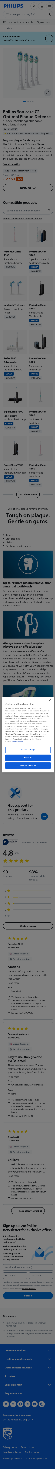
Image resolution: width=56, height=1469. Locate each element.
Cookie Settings (27, 749)
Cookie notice (16, 741)
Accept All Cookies (27, 765)
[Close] (48, 700)
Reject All (27, 757)
